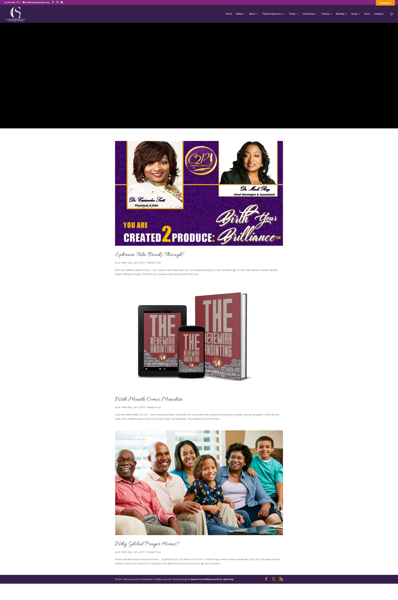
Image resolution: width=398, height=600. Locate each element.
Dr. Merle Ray (125, 262)
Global (239, 14)
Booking (340, 14)
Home (229, 14)
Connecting (308, 14)
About (252, 14)
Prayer (292, 14)
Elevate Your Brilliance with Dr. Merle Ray (212, 579)
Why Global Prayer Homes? (147, 544)
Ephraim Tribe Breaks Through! (149, 255)
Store (367, 14)
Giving (354, 14)
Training (325, 14)
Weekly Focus (154, 262)
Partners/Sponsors (272, 14)
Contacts (378, 14)
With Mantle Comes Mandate (149, 399)
